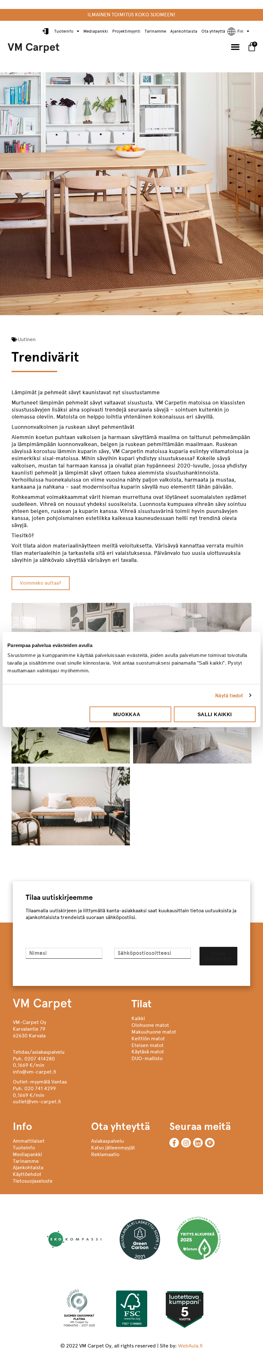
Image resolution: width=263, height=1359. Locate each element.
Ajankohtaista (183, 31)
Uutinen (27, 339)
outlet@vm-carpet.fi (37, 1102)
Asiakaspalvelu (107, 1141)
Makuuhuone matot (154, 1032)
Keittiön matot (148, 1038)
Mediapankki (95, 31)
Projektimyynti (126, 31)
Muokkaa (126, 714)
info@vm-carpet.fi (34, 1072)
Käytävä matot (148, 1052)
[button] (235, 47)
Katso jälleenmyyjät (113, 1148)
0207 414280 (39, 1059)
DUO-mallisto (147, 1058)
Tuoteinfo (63, 31)
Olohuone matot (150, 1025)
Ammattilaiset (29, 1141)
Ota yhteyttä (213, 31)
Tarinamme (155, 31)
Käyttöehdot (27, 1174)
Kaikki (138, 1018)
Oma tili (46, 31)
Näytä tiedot (229, 695)
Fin (240, 31)
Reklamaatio (105, 1154)
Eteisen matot (148, 1045)
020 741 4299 (40, 1088)
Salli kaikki (215, 714)
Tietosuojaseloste (33, 1181)
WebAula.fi (190, 1346)
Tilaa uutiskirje (218, 956)
